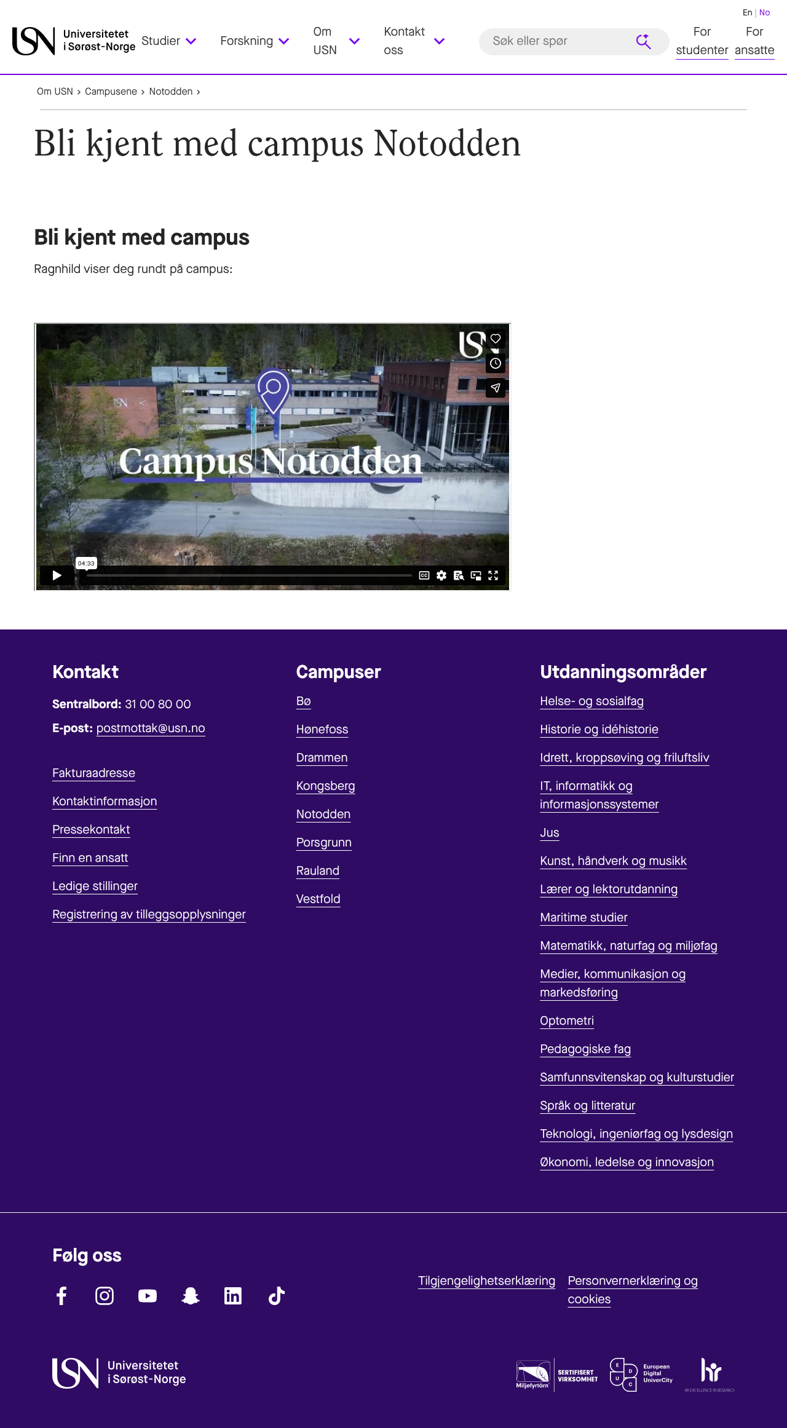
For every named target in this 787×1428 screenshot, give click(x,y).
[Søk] (643, 41)
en (748, 12)
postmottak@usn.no (151, 728)
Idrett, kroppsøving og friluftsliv (625, 757)
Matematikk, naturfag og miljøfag (629, 945)
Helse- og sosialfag (592, 701)
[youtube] (147, 1296)
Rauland (318, 870)
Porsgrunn (324, 842)
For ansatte (755, 41)
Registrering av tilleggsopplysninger (149, 914)
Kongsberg (325, 786)
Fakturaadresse (93, 773)
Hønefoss (322, 729)
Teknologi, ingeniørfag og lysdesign (636, 1134)
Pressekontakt (91, 829)
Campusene (111, 91)
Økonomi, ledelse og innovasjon (627, 1162)
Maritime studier (584, 917)
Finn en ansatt (90, 858)
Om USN (55, 91)
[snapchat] (190, 1296)
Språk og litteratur (587, 1105)
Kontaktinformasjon (104, 801)
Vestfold (318, 899)
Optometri (567, 1020)
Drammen (322, 757)
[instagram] (104, 1296)
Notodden (170, 91)
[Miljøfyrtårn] (557, 1377)
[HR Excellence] (710, 1377)
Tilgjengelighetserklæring (486, 1280)
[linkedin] (233, 1296)
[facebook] (61, 1296)
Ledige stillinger (95, 886)
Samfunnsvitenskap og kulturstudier (637, 1077)
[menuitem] (176, 41)
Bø (303, 701)
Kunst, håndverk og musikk (613, 861)
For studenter (702, 41)
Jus (549, 832)
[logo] (73, 41)
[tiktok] (276, 1296)
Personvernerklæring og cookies (633, 1290)
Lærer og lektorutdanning (609, 889)
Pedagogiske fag (585, 1049)
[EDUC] (641, 1377)
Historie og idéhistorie (599, 729)
